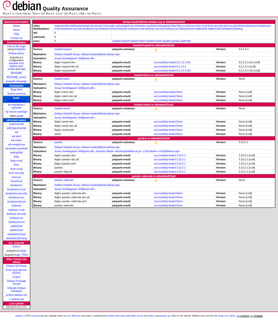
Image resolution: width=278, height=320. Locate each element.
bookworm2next (16, 201)
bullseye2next (16, 222)
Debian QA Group (16, 265)
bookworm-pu (16, 197)
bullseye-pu (16, 217)
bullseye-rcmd (16, 209)
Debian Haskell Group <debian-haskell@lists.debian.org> (87, 54)
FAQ (16, 34)
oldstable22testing (16, 238)
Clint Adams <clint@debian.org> (161, 151)
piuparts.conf (16, 63)
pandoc (166, 41)
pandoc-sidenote (181, 41)
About (16, 25)
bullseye (16, 205)
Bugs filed (16, 89)
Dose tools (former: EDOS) (16, 271)
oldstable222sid (16, 100)
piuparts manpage (16, 81)
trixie (16, 164)
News (16, 29)
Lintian (16, 277)
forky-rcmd (16, 160)
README (16, 73)
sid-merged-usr (16, 144)
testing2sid (16, 152)
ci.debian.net (16, 299)
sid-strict (16, 136)
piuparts (19, 316)
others (151, 316)
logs (23, 69)
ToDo (25, 254)
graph (20, 115)
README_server (16, 77)
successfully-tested (165, 62)
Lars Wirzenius (74, 316)
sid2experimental (16, 128)
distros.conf (16, 66)
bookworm (16, 185)
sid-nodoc (16, 140)
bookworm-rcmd (16, 189)
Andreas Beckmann (116, 316)
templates (19, 49)
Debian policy (16, 53)
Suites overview (16, 93)
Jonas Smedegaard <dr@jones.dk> (74, 58)
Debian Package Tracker (16, 282)
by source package (16, 111)
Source (16, 246)
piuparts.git (165, 316)
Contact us (16, 38)
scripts (11, 69)
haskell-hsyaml (121, 41)
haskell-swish (154, 41)
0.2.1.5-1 (181, 66)
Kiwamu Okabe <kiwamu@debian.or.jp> (119, 151)
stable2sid (16, 226)
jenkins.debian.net (16, 295)
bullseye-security (16, 213)
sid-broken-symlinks (16, 148)
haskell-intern (138, 41)
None (179, 92)
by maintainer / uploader (16, 106)
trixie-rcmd (16, 169)
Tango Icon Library (226, 316)
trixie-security (16, 173)
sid (16, 132)
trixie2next (16, 181)
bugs (23, 250)
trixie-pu (16, 177)
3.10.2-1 (181, 155)
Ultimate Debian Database (16, 289)
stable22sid (16, 230)
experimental (16, 124)
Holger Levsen (136, 316)
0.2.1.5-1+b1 (183, 62)
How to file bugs (16, 46)
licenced (35, 316)
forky (16, 156)
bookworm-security (16, 193)
